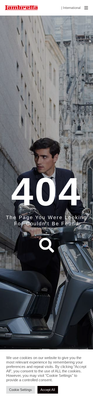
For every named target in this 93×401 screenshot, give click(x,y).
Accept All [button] (47, 390)
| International (71, 8)
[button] (86, 8)
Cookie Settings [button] (20, 390)
